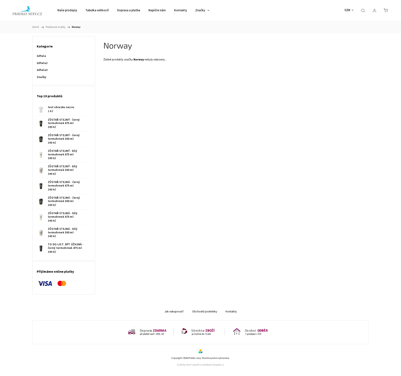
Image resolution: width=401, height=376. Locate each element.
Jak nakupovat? (174, 311)
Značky (41, 77)
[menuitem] (67, 10)
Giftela (41, 56)
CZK (347, 10)
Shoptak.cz (218, 365)
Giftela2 (42, 63)
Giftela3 (42, 70)
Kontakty (231, 311)
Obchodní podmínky (204, 311)
